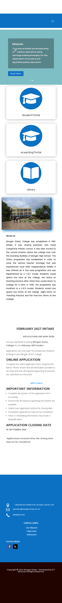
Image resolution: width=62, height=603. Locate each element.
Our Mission (31, 527)
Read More (15, 73)
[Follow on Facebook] (9, 546)
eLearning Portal (31, 152)
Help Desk (31, 531)
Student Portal (31, 115)
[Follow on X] (15, 546)
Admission (32, 534)
